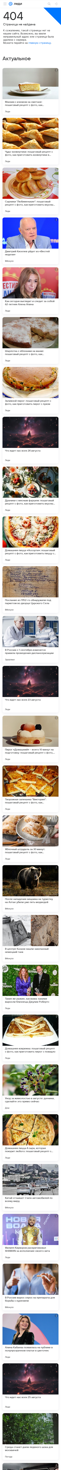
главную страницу (39, 42)
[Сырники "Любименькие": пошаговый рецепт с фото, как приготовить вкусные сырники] (30, 191)
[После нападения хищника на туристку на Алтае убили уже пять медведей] (30, 888)
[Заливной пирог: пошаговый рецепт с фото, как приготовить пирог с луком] (30, 390)
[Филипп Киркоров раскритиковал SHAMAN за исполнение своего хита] (30, 1237)
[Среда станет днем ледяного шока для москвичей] (30, 1436)
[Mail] (11, 4)
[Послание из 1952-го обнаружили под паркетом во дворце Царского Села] (30, 589)
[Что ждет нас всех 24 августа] (30, 440)
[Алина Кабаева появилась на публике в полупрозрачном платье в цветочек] (30, 1337)
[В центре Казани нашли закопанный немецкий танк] (30, 938)
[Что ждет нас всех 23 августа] (30, 689)
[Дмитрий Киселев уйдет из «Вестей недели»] (30, 240)
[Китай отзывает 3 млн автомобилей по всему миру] (30, 1187)
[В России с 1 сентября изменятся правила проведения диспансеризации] (30, 639)
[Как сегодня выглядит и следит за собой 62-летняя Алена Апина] (30, 290)
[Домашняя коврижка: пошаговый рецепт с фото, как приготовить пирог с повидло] (30, 1038)
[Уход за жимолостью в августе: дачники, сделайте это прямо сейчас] (30, 1087)
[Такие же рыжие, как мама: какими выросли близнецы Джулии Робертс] (30, 988)
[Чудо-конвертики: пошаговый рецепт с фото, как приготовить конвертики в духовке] (30, 141)
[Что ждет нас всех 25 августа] (30, 1386)
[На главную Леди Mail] (17, 4)
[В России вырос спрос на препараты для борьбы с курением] (30, 1287)
